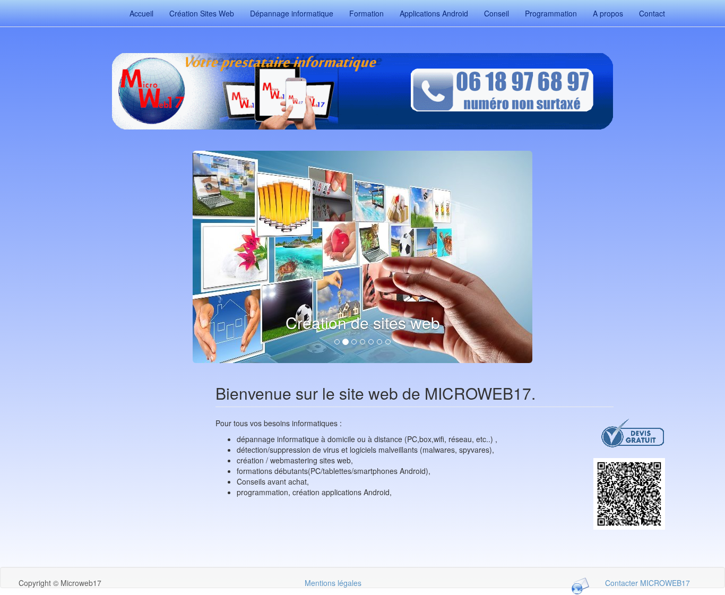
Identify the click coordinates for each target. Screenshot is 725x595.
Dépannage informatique (291, 13)
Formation (366, 13)
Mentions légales (333, 582)
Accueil (141, 13)
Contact (652, 13)
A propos (608, 13)
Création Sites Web (201, 13)
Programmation (551, 13)
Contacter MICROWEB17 (647, 582)
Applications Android (434, 13)
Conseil (496, 13)
